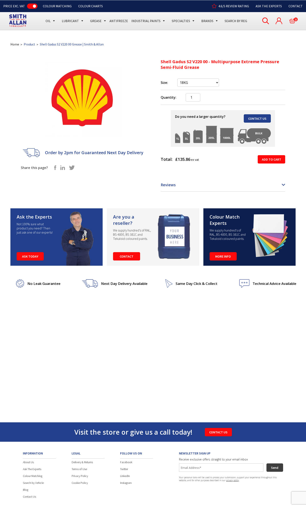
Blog (25, 490)
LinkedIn (125, 476)
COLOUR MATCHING (57, 6)
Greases (97, 13)
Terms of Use (79, 469)
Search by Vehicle (33, 483)
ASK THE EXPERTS (269, 6)
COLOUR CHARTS (90, 6)
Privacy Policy (80, 476)
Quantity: (168, 97)
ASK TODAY (30, 256)
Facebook (126, 462)
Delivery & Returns (82, 462)
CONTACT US (257, 118)
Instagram (126, 483)
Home (14, 44)
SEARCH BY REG (236, 21)
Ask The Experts (32, 469)
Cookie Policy (80, 483)
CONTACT (296, 6)
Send (274, 467)
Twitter (124, 469)
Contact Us (29, 496)
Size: (164, 82)
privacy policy (232, 480)
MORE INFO (223, 256)
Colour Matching (32, 476)
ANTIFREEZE (118, 21)
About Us (28, 462)
